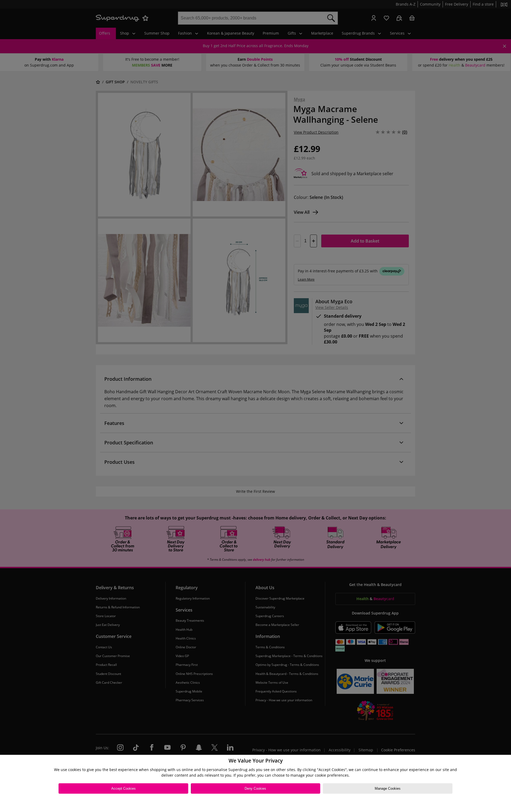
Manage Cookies (388, 788)
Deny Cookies (255, 788)
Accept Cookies (123, 788)
